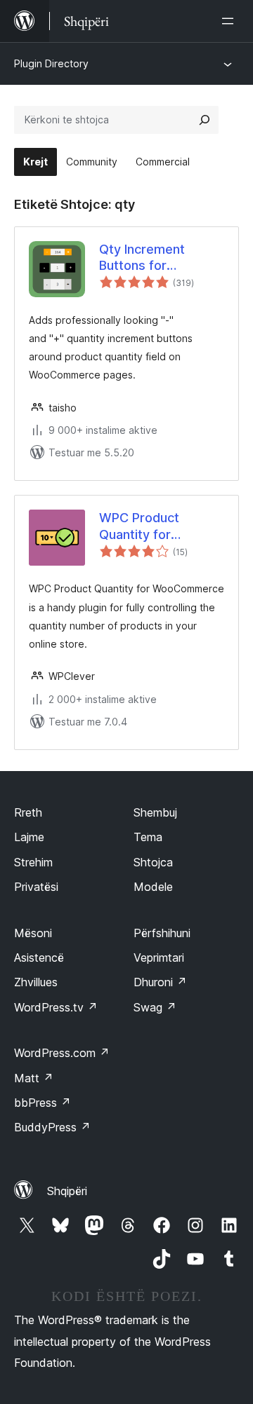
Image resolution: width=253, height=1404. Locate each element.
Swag (155, 1007)
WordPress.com (62, 1053)
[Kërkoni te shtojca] (204, 120)
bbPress (42, 1103)
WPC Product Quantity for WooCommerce (146, 526)
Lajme (29, 837)
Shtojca (153, 862)
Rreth (28, 812)
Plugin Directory (51, 63)
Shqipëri (67, 1191)
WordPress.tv (56, 1007)
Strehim (33, 862)
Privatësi (36, 887)
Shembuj (155, 812)
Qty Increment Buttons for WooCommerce (146, 258)
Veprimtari (159, 957)
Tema (148, 837)
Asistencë (39, 957)
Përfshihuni (162, 933)
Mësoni (33, 933)
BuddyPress (52, 1127)
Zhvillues (36, 982)
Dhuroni (160, 982)
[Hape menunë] (230, 21)
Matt (33, 1078)
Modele (153, 887)
